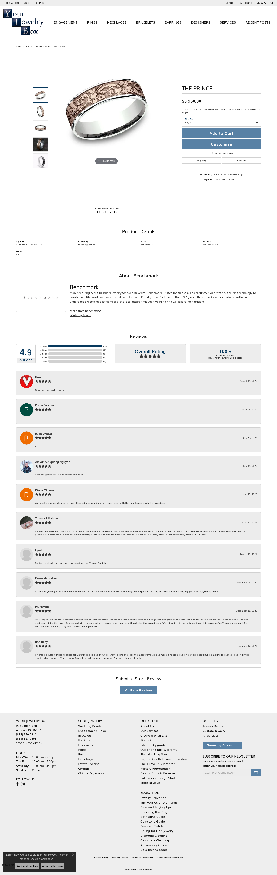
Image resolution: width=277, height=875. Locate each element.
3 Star (43, 353)
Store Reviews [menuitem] (150, 782)
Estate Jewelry (88, 763)
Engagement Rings (92, 730)
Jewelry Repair (213, 726)
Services (228, 22)
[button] (11, 3)
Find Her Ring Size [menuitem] (153, 754)
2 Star (43, 357)
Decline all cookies (27, 866)
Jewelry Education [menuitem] (153, 797)
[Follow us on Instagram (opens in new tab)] (23, 784)
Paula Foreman (45, 405)
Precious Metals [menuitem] (151, 826)
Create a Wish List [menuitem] (153, 735)
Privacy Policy (120, 857)
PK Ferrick (42, 607)
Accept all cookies (52, 866)
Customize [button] (221, 144)
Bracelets (145, 22)
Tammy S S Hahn (46, 518)
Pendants (85, 754)
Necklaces (117, 22)
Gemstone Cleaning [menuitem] (154, 840)
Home (18, 46)
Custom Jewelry (214, 730)
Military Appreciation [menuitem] (155, 768)
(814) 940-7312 (106, 211)
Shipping (201, 160)
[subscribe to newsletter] (256, 772)
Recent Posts (258, 22)
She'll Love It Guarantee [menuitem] (157, 763)
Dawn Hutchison (46, 578)
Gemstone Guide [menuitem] (152, 821)
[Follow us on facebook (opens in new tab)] (17, 784)
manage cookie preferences (36, 858)
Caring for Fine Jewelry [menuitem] (156, 830)
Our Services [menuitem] (149, 730)
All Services (211, 735)
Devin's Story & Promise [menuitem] (157, 773)
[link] (27, 3)
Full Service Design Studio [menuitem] (159, 777)
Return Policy (101, 857)
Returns (241, 160)
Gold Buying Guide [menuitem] (154, 849)
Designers (200, 22)
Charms (84, 768)
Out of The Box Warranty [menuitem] (158, 749)
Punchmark (145, 869)
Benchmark (146, 244)
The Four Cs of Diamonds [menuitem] (159, 802)
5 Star (43, 346)
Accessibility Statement (170, 857)
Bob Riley (41, 642)
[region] (106, 127)
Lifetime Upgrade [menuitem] (153, 744)
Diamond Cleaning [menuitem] (154, 835)
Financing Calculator (222, 745)
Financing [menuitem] (147, 740)
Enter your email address (219, 766)
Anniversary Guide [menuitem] (153, 845)
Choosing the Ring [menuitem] (153, 811)
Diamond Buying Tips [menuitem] (155, 807)
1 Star (43, 361)
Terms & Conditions (142, 857)
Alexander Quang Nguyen (52, 462)
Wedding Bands (43, 46)
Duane (39, 377)
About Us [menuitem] (147, 726)
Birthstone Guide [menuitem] (152, 816)
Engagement (65, 22)
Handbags (85, 759)
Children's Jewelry (91, 773)
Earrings (173, 22)
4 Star (43, 350)
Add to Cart (221, 133)
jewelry (28, 46)
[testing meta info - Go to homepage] (23, 22)
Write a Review (138, 689)
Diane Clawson (45, 490)
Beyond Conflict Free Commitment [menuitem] (165, 759)
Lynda (39, 550)
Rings (92, 22)
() (105, 346)
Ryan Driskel (43, 433)
